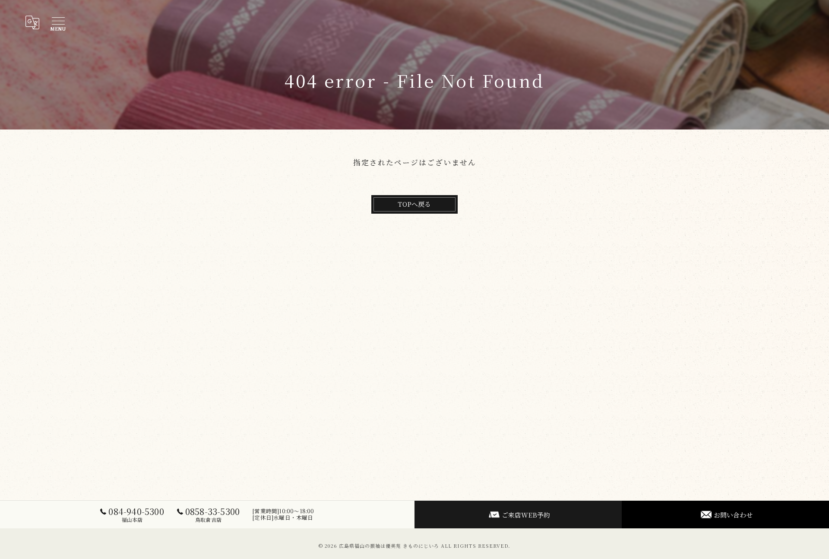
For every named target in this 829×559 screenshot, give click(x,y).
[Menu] (58, 22)
